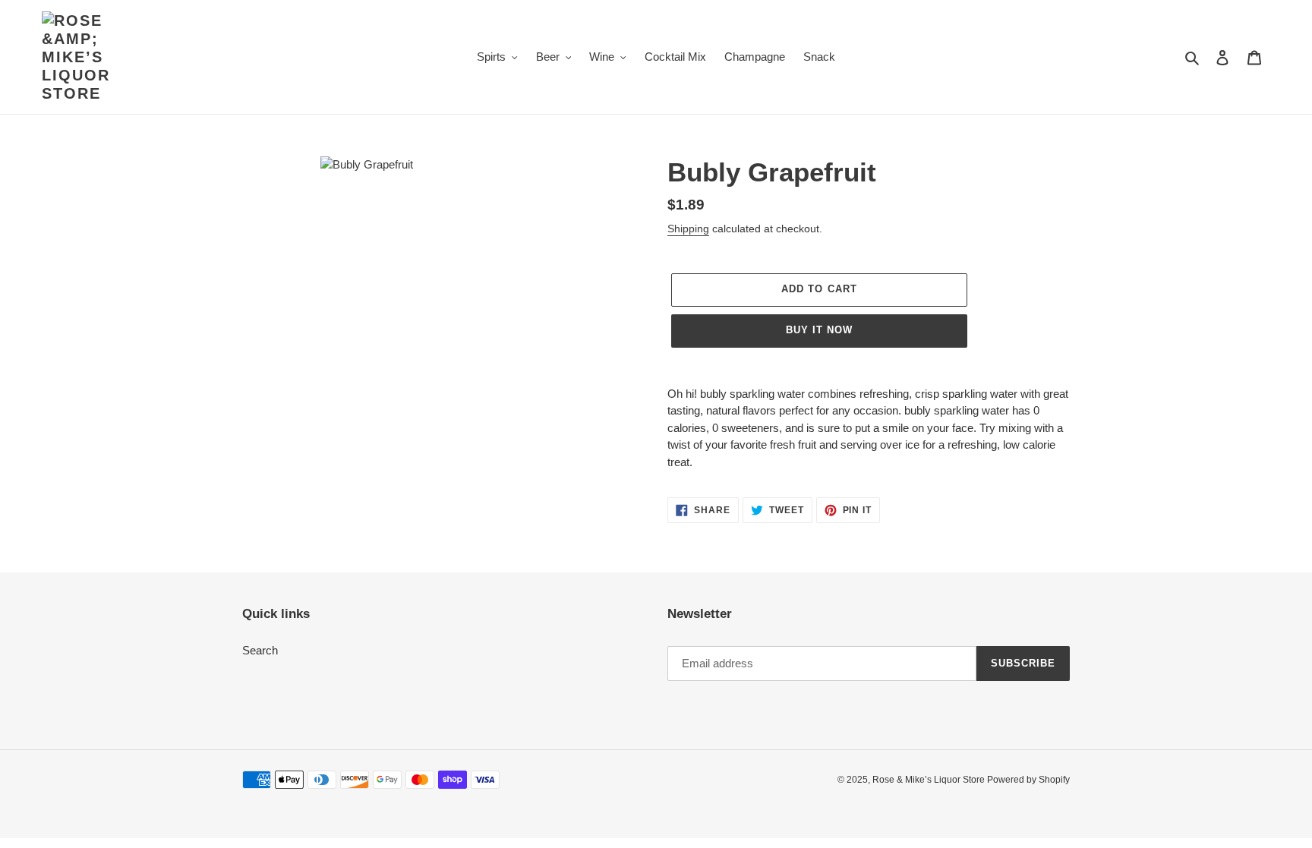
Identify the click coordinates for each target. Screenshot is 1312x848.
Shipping (688, 228)
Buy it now (819, 330)
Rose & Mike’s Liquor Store (929, 779)
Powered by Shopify (1028, 779)
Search (260, 650)
